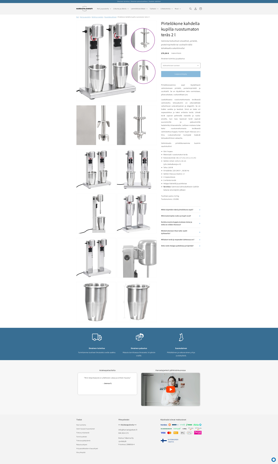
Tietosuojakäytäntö (83, 440)
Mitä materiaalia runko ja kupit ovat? (176, 216)
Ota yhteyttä (80, 452)
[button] (104, 8)
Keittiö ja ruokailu (97, 17)
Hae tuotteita (81, 425)
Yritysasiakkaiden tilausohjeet (87, 448)
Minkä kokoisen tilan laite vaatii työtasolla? (174, 232)
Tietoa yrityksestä (82, 433)
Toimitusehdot (81, 437)
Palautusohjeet (81, 445)
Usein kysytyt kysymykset (85, 429)
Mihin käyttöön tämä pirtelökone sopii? (177, 210)
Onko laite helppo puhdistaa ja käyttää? (177, 246)
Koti (77, 17)
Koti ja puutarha (85, 17)
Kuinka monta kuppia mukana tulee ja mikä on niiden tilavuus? (176, 223)
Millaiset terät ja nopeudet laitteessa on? (177, 239)
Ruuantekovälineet (110, 17)
